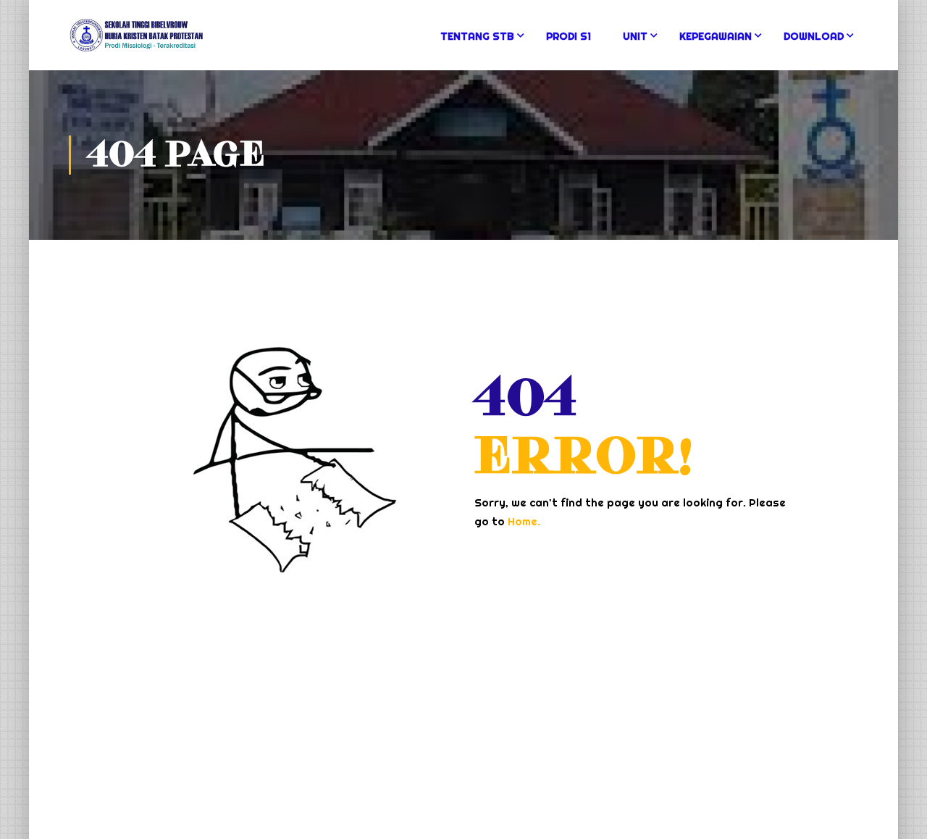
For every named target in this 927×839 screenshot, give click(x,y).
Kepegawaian (715, 36)
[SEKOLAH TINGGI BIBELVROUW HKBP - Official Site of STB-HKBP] (136, 42)
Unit (635, 36)
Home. (524, 521)
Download (814, 36)
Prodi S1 (568, 36)
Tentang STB (477, 36)
